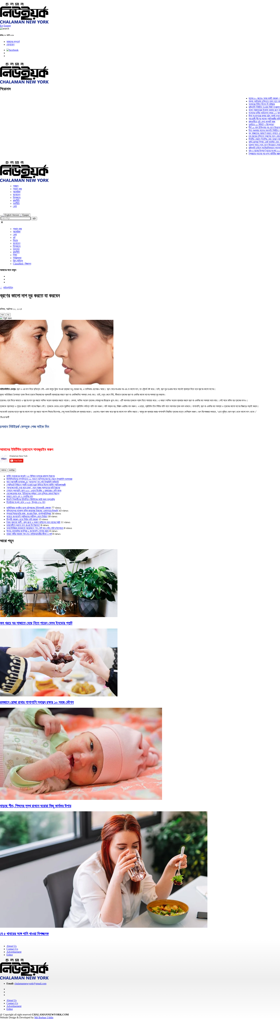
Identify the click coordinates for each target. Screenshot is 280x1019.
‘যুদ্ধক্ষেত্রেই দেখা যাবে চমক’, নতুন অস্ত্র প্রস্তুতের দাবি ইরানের (33, 487)
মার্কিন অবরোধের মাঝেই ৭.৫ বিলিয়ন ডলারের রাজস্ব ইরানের (30, 476)
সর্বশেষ (3, 470)
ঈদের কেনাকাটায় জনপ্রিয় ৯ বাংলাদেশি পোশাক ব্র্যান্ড (27, 531)
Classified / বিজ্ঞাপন (22, 263)
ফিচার (15, 240)
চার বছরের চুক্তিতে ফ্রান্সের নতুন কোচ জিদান (251, 136)
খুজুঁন (34, 218)
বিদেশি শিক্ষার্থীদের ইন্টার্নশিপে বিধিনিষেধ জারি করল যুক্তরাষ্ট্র (30, 499)
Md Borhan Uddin (43, 1017)
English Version (12, 215)
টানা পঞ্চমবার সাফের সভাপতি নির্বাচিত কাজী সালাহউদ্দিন (255, 130)
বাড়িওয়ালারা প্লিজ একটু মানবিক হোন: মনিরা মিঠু (252, 142)
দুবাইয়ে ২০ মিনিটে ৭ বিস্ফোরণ (245, 124)
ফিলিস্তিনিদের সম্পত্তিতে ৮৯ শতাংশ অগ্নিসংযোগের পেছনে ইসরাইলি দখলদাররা (39, 479)
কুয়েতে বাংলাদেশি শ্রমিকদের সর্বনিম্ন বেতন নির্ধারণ (26, 516)
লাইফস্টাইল (8, 287)
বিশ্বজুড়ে (17, 197)
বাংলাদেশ (16, 194)
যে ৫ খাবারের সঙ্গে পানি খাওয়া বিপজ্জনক (24, 934)
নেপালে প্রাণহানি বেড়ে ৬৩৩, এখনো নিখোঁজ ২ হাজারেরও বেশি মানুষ (33, 490)
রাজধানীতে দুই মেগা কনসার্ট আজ (246, 121)
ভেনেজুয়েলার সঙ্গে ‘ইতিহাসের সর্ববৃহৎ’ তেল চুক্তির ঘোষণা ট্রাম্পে (32, 493)
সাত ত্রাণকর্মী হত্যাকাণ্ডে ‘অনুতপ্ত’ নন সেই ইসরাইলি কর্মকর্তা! (32, 481)
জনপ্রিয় (12, 470)
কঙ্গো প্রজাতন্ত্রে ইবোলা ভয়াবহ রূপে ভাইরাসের (252, 110)
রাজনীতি (16, 200)
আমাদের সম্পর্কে (13, 41)
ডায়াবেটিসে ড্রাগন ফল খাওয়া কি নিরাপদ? (23, 525)
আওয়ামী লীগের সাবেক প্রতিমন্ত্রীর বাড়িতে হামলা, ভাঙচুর (256, 118)
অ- (8, 315)
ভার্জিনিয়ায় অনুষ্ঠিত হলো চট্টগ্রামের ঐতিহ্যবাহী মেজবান (28, 507)
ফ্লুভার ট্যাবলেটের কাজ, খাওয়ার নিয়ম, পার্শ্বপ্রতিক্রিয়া (28, 513)
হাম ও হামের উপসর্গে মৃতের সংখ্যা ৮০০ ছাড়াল (252, 150)
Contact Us (12, 949)
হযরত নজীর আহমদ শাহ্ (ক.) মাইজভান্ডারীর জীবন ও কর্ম (29, 534)
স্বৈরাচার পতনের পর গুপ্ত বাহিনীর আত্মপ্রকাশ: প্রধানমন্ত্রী (256, 153)
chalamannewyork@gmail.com (30, 983)
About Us (11, 946)
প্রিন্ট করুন (7, 318)
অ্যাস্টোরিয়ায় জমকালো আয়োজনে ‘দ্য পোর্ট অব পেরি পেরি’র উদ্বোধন (34, 528)
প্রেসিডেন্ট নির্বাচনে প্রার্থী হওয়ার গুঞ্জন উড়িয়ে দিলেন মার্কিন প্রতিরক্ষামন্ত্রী (36, 484)
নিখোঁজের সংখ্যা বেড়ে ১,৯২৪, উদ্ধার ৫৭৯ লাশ (25, 502)
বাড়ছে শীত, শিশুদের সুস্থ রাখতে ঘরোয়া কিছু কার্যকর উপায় (35, 806)
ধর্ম (14, 237)
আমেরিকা (16, 191)
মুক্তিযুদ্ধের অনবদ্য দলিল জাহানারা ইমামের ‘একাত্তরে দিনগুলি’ (32, 510)
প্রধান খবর (17, 188)
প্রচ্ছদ (15, 186)
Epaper (7, 25)
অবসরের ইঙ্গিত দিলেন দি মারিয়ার (246, 104)
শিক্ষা (15, 255)
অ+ (2, 315)
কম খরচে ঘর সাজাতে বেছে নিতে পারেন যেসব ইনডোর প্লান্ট (36, 623)
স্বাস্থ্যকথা (17, 257)
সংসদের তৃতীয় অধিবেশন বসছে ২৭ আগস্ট (250, 113)
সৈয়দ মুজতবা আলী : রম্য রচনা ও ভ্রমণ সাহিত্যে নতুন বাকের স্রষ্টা (33, 522)
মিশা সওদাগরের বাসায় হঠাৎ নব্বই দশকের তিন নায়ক (254, 115)
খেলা (15, 206)
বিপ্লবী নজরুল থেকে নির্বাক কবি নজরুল (22, 519)
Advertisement (13, 951)
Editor (9, 954)
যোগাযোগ (10, 44)
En (1, 25)
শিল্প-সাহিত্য (18, 260)
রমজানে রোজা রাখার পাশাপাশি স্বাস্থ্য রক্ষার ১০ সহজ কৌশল (37, 702)
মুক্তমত (16, 249)
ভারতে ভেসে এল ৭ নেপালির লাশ (19, 496)
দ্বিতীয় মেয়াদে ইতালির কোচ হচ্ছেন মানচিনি (251, 139)
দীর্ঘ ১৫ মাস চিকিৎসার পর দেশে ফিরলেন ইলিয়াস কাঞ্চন (255, 127)
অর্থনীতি (16, 203)
